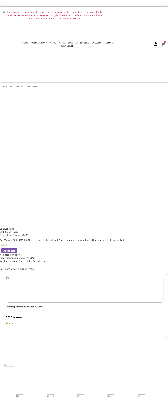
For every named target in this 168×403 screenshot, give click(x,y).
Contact (109, 43)
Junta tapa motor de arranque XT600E (25, 307)
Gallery (96, 43)
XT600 (62, 43)
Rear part (19, 87)
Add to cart (9, 250)
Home (25, 43)
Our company (39, 43)
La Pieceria (82, 43)
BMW (70, 43)
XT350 (53, 43)
